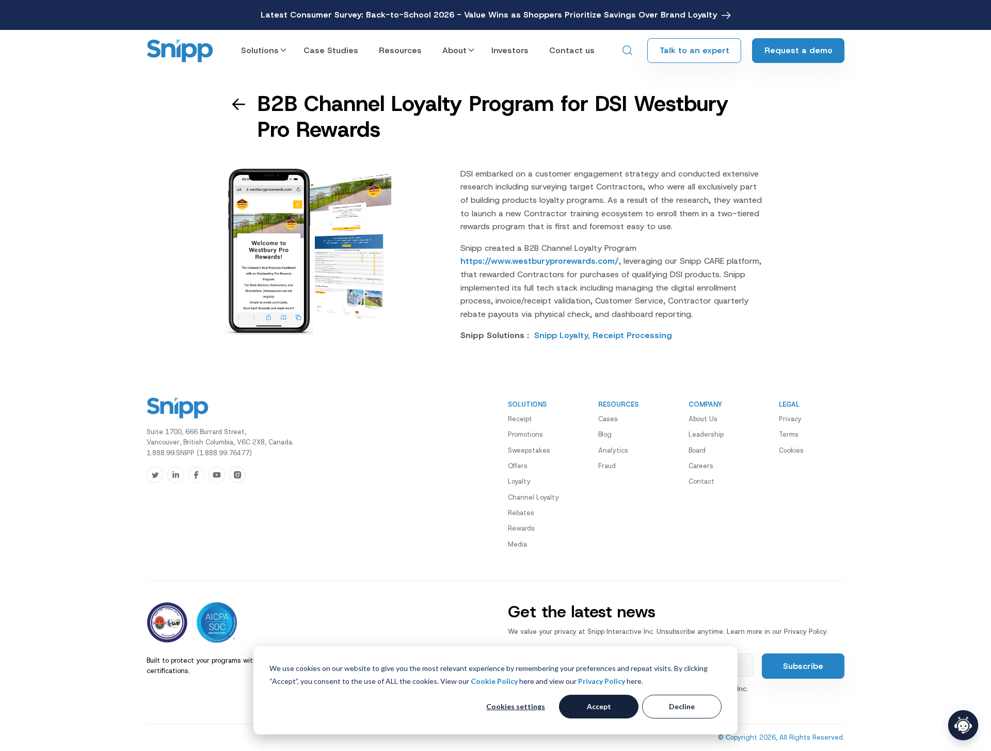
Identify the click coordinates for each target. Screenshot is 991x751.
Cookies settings (515, 706)
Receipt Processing (632, 335)
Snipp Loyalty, (563, 335)
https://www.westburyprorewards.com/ (539, 260)
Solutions (260, 50)
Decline (682, 706)
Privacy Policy (601, 681)
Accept (599, 706)
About (454, 50)
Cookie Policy (494, 681)
